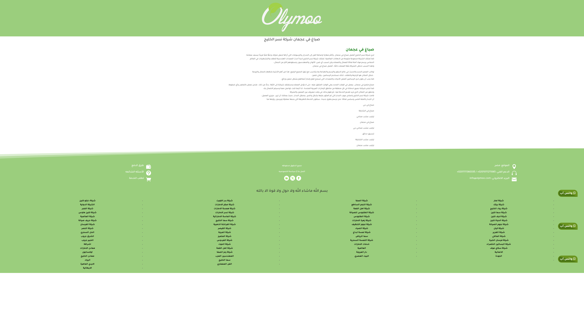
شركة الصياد (361, 228)
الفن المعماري (224, 264)
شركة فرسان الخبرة (499, 240)
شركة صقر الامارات (224, 205)
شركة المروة (224, 232)
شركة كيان (499, 228)
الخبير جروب (88, 240)
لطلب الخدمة (136, 178)
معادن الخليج (87, 256)
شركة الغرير (499, 232)
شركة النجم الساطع (361, 205)
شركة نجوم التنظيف (362, 224)
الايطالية (87, 268)
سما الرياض (362, 236)
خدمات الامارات (361, 244)
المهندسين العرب (224, 256)
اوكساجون (87, 252)
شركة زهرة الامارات (361, 220)
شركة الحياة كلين (498, 220)
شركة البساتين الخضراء (499, 244)
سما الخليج (224, 260)
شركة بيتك (498, 205)
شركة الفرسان (87, 224)
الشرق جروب (87, 236)
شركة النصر (87, 228)
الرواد (87, 260)
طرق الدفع (138, 165)
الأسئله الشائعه (134, 172)
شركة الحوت (224, 244)
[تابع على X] (292, 178)
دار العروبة (361, 252)
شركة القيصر (224, 228)
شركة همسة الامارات (224, 209)
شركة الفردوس (224, 240)
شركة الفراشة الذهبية (225, 224)
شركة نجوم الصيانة (498, 224)
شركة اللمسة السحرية (361, 240)
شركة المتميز (224, 236)
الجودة (498, 256)
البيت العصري (362, 256)
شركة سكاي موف (499, 248)
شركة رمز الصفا (225, 252)
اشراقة (87, 244)
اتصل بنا (301, 172)
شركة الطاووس (362, 217)
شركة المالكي (499, 236)
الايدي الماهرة (87, 264)
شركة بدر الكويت (224, 201)
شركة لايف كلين (499, 217)
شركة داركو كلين (87, 201)
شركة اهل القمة (224, 248)
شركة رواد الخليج (498, 209)
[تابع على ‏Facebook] (298, 178)
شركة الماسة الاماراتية (224, 217)
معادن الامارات (87, 248)
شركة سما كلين (499, 213)
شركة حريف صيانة (87, 220)
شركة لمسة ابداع (361, 232)
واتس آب (566, 226)
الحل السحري (87, 232)
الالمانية (499, 252)
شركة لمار (499, 201)
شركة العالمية (87, 217)
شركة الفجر (87, 209)
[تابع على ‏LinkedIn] (286, 178)
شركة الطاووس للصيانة (361, 213)
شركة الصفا (362, 201)
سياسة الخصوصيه (287, 172)
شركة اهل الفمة (361, 209)
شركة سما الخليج (224, 220)
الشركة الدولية (87, 205)
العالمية (362, 248)
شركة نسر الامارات (224, 213)
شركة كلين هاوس (87, 213)
